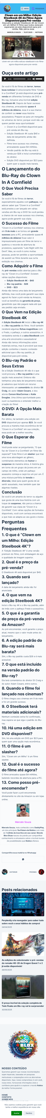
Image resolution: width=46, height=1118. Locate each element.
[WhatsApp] (23, 859)
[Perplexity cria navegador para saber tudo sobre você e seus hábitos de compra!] (23, 904)
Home (5, 1095)
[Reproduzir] (5, 79)
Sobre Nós (7, 1099)
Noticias (39, 32)
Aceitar (16, 1113)
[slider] (39, 78)
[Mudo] (33, 79)
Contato (6, 1097)
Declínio (29, 1113)
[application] (23, 78)
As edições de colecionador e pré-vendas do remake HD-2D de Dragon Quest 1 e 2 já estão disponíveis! (23, 963)
